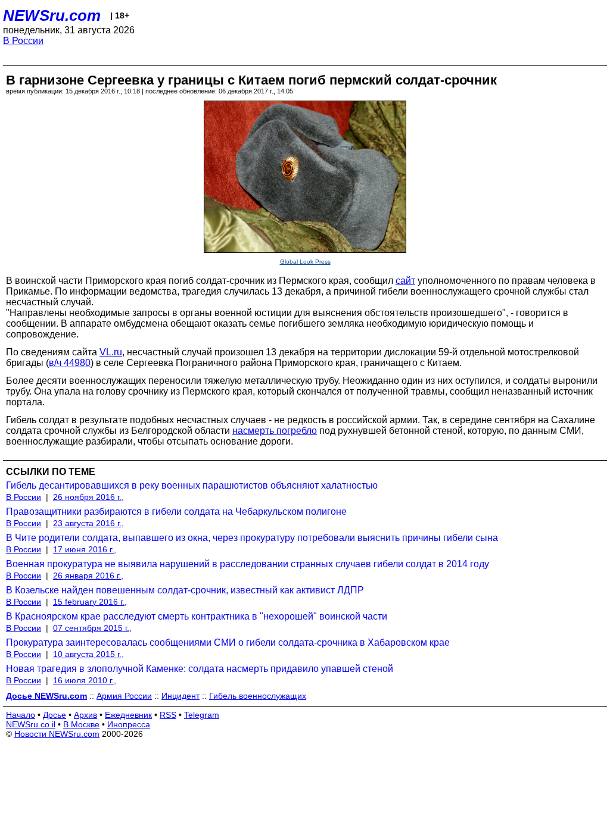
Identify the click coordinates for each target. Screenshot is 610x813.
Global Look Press (305, 261)
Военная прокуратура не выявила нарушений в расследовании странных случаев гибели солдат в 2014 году (247, 564)
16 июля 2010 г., (84, 680)
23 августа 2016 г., (88, 523)
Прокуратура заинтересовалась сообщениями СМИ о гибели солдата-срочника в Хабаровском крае (228, 642)
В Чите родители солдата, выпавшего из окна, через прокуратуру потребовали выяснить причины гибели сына (252, 538)
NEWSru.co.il (30, 724)
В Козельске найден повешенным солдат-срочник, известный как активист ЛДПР (185, 590)
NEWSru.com (52, 15)
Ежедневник (128, 715)
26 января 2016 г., (88, 575)
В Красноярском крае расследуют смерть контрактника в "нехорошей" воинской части (196, 616)
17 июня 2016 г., (84, 549)
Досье (54, 715)
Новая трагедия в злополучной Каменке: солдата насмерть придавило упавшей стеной (199, 669)
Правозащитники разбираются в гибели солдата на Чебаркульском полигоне (176, 511)
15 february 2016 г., (90, 601)
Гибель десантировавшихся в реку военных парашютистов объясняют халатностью (192, 485)
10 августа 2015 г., (88, 654)
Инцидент (180, 696)
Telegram (201, 715)
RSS (168, 715)
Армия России (124, 696)
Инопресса (128, 724)
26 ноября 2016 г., (88, 497)
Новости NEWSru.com (56, 734)
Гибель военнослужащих (257, 696)
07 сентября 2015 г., (92, 628)
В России (23, 41)
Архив (85, 715)
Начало (20, 715)
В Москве (81, 724)
